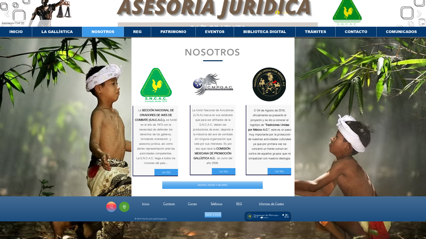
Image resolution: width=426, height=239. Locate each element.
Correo (192, 204)
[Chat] (111, 207)
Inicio (145, 204)
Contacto (169, 204)
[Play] (250, 216)
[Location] (124, 207)
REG (239, 204)
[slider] (287, 215)
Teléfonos (216, 204)
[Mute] (283, 215)
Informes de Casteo (271, 204)
